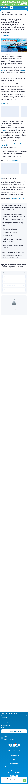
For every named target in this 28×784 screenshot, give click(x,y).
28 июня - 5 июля (19, 102)
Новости (8, 12)
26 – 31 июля (12, 198)
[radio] (1, 725)
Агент (4, 727)
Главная (3, 12)
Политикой (12, 738)
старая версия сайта (15, 4)
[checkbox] (2, 734)
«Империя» (22, 70)
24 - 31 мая (12, 102)
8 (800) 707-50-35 (14, 777)
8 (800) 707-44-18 (14, 772)
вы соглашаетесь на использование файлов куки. (10, 781)
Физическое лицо (7, 725)
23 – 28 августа (20, 198)
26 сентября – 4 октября (15, 143)
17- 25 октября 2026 (14, 160)
